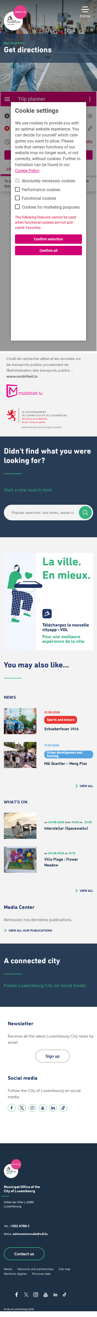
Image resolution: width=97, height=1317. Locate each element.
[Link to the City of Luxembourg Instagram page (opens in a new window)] (32, 1108)
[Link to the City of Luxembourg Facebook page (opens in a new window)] (12, 1108)
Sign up (52, 1056)
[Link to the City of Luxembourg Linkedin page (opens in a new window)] (53, 1108)
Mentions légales (15, 1273)
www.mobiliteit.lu (22, 376)
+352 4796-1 (19, 1226)
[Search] (85, 512)
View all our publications (30, 930)
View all (86, 786)
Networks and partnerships (35, 1269)
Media (8, 1269)
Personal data (41, 1273)
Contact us (24, 1253)
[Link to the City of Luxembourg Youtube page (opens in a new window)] (43, 1108)
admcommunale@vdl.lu (30, 1234)
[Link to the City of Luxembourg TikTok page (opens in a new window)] (63, 1108)
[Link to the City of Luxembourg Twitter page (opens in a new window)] (22, 1108)
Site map (64, 1269)
